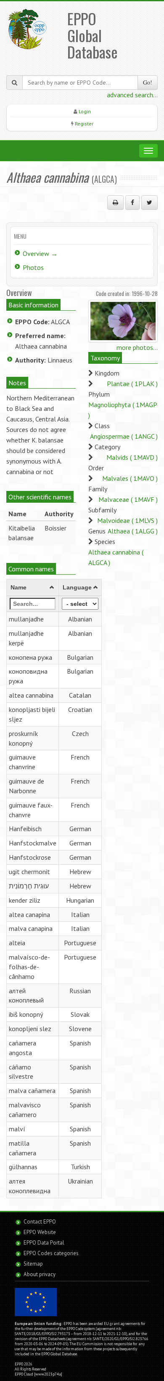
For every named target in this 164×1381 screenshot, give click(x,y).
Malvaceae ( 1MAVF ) (128, 499)
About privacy (40, 1274)
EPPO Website (40, 1232)
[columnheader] (33, 587)
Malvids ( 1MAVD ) (132, 457)
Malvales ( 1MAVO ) (130, 478)
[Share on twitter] (149, 202)
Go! (147, 82)
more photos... (137, 347)
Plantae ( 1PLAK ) (132, 383)
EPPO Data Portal (44, 1242)
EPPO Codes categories (51, 1253)
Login (85, 111)
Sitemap (33, 1263)
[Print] (115, 202)
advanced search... (132, 95)
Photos (33, 267)
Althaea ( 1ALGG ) (133, 531)
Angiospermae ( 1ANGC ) (124, 436)
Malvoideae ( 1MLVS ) (127, 520)
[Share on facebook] (132, 202)
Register (84, 123)
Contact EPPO (40, 1221)
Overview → (40, 253)
